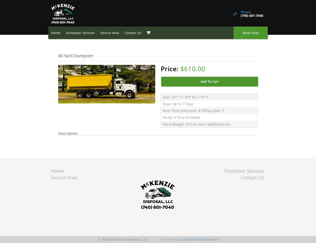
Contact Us (133, 33)
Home (55, 33)
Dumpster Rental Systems (199, 239)
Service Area (109, 33)
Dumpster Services (80, 33)
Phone (246, 12)
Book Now (251, 33)
